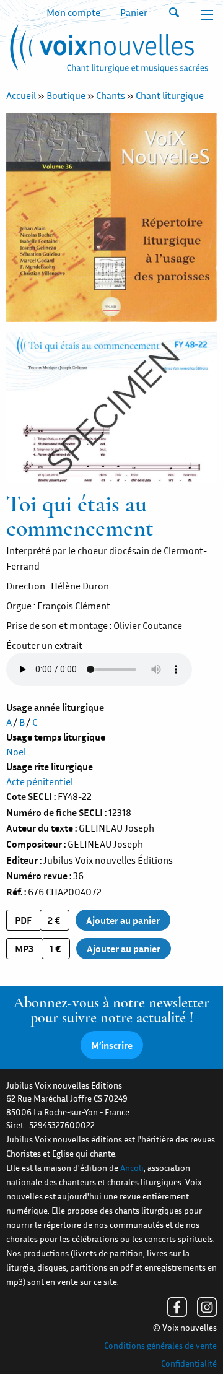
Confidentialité (189, 1363)
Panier (133, 12)
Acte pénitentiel (39, 781)
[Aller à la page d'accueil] (107, 51)
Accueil (21, 95)
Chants (110, 95)
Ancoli (132, 1167)
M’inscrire (112, 1045)
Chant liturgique (170, 95)
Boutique (65, 95)
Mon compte (73, 12)
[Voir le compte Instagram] (207, 1307)
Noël (16, 752)
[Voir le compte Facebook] (177, 1307)
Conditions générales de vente (160, 1345)
